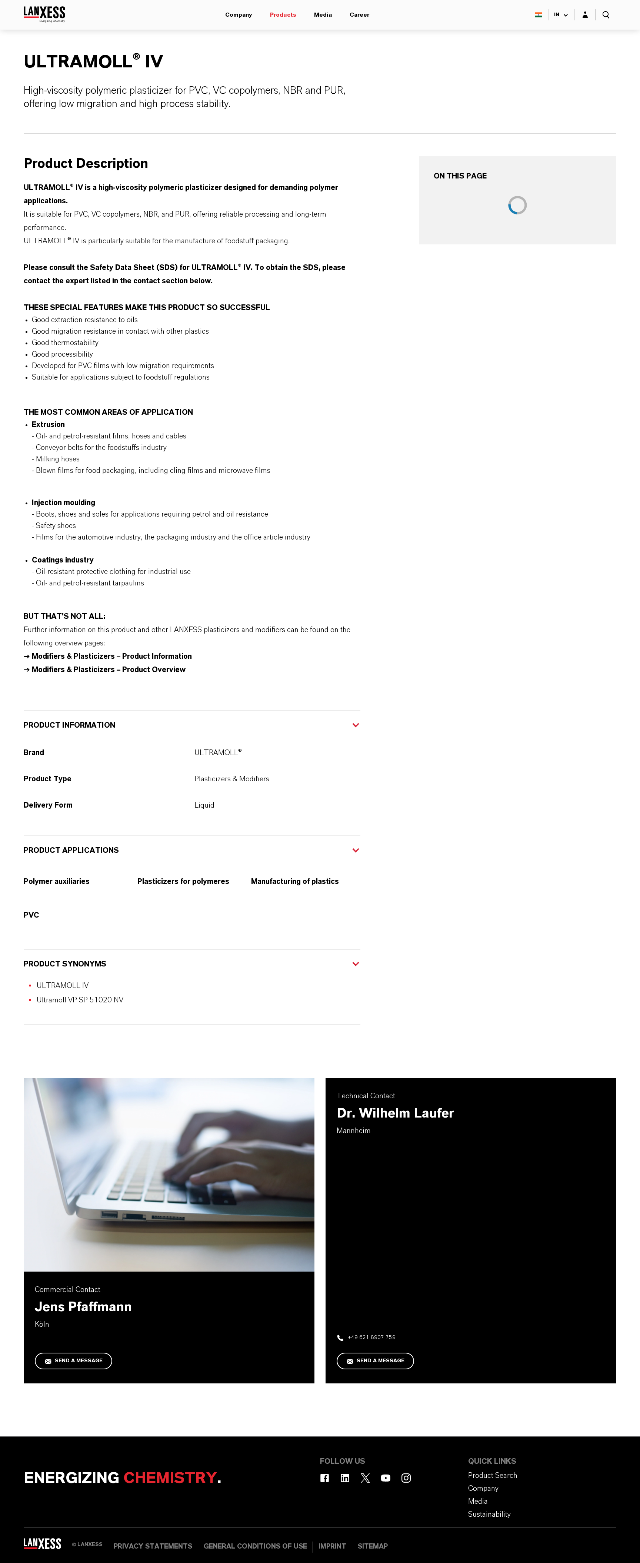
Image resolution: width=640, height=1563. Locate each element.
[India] (538, 15)
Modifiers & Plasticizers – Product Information (112, 656)
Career (359, 15)
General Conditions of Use (255, 1546)
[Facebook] (324, 1478)
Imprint (332, 1546)
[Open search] (606, 15)
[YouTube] (385, 1478)
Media (323, 15)
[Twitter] (365, 1478)
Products (283, 15)
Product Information (69, 725)
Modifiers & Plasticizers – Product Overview (108, 670)
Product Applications (71, 850)
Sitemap (373, 1546)
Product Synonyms (65, 964)
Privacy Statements (153, 1546)
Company (238, 15)
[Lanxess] (48, 1546)
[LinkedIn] (345, 1478)
